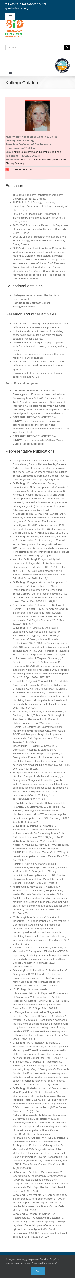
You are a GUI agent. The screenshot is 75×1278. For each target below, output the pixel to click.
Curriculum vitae (22, 169)
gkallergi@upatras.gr (26, 151)
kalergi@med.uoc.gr (50, 151)
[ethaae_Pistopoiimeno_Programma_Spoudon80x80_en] (62, 59)
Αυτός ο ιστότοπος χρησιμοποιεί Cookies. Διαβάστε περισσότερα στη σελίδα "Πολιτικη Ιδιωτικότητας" (32, 1261)
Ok (37, 1271)
